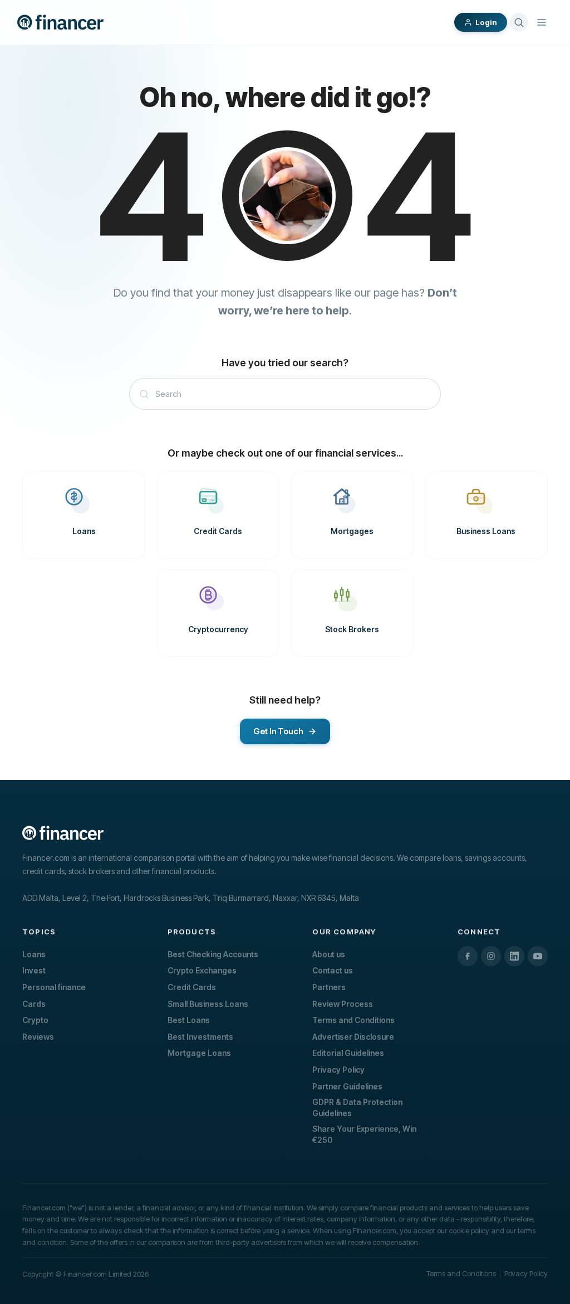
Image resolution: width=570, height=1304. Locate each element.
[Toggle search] (518, 22)
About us (328, 954)
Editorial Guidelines (348, 1053)
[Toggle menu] (541, 22)
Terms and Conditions (353, 1020)
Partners (329, 987)
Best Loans (189, 1020)
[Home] (60, 22)
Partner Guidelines (347, 1086)
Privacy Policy (338, 1069)
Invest (34, 970)
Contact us (332, 970)
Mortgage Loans (199, 1053)
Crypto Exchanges (202, 970)
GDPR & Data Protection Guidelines (357, 1107)
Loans (34, 954)
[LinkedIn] (514, 956)
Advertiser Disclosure (353, 1036)
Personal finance (54, 987)
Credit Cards (192, 987)
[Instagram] (491, 956)
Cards (34, 1004)
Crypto (35, 1020)
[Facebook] (468, 956)
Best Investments (200, 1036)
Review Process (342, 1004)
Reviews (38, 1036)
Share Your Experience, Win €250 (364, 1134)
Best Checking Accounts (213, 954)
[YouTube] (538, 956)
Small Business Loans (208, 1004)
